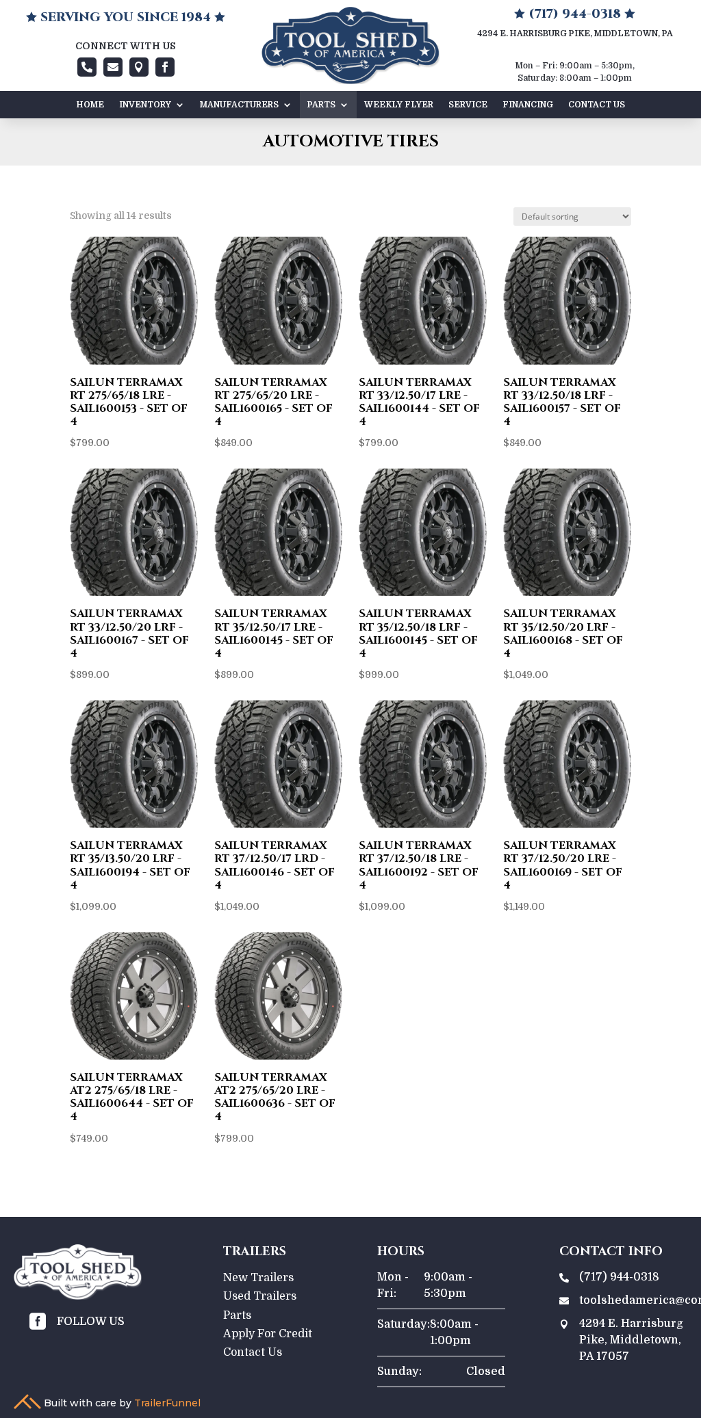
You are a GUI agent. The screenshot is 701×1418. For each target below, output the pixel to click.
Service (467, 104)
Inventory (145, 104)
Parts (321, 104)
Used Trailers (259, 1296)
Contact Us (596, 104)
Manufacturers (239, 104)
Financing (527, 104)
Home (90, 104)
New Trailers (258, 1278)
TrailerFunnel (167, 1403)
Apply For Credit (267, 1334)
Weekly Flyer (398, 104)
